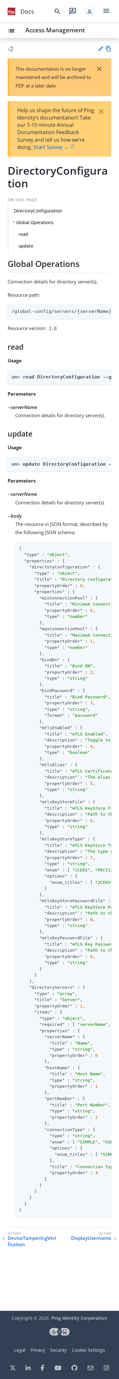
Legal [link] (19, 1350)
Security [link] (58, 1350)
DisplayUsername (91, 1238)
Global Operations (35, 222)
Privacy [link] (37, 1350)
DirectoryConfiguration (38, 211)
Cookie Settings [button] (88, 1350)
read (23, 234)
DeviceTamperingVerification (32, 1241)
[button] (89, 11)
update (26, 246)
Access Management (55, 30)
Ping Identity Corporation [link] (79, 1318)
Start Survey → (51, 147)
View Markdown (108, 49)
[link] (11, 11)
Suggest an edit (100, 49)
